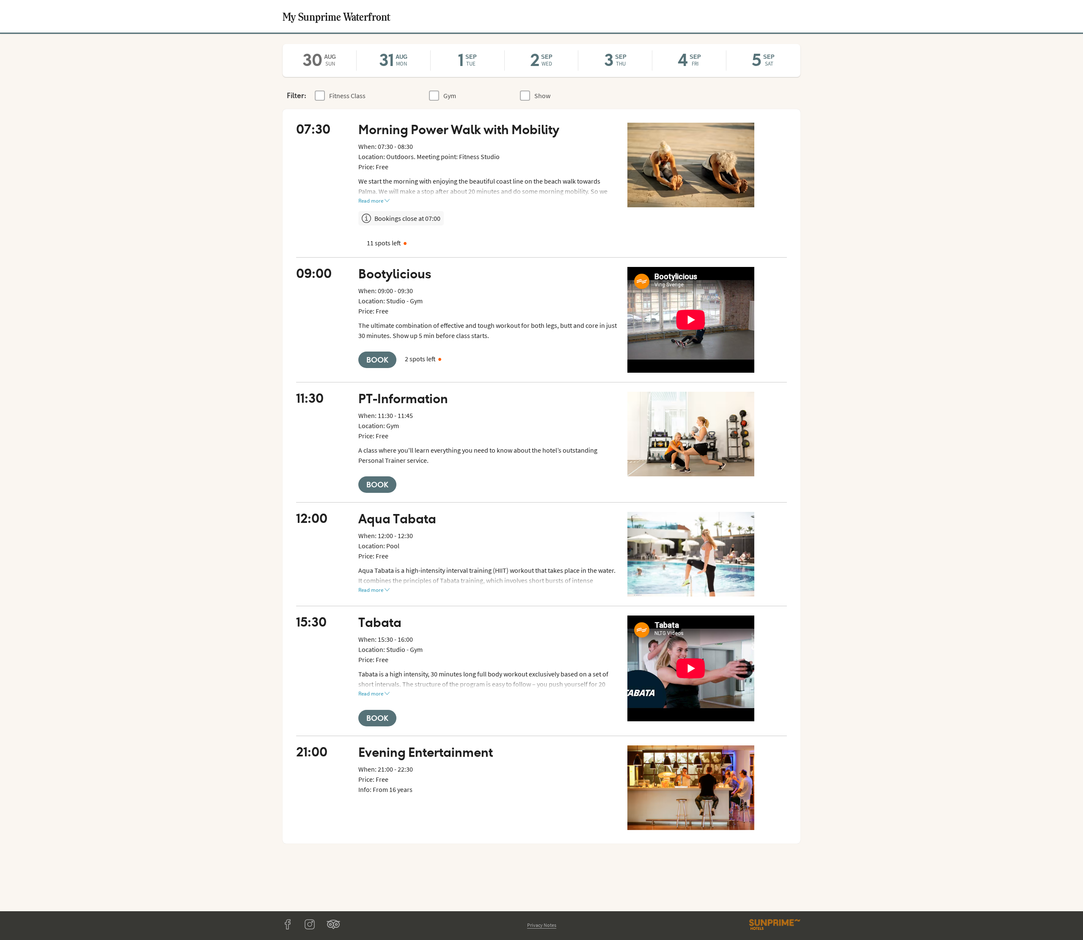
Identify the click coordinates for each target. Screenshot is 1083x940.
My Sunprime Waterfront (336, 16)
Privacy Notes (541, 925)
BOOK (377, 360)
